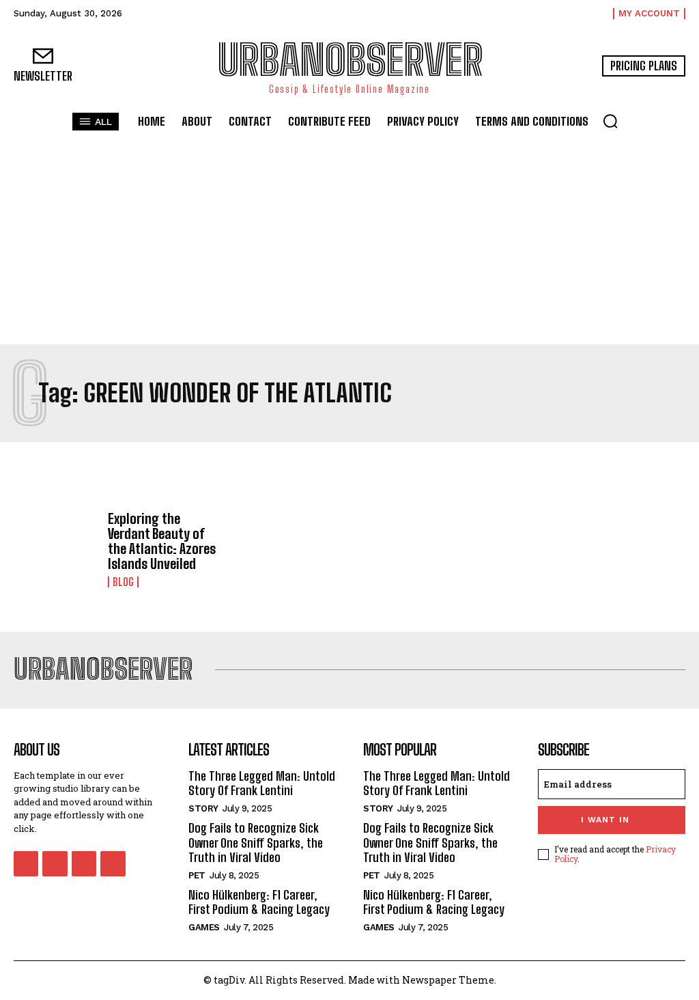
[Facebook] (26, 863)
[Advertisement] (349, 241)
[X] (84, 863)
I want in (605, 819)
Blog (123, 582)
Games (204, 927)
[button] (610, 121)
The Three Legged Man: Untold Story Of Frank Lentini (261, 783)
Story (203, 808)
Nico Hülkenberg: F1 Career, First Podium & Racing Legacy (259, 902)
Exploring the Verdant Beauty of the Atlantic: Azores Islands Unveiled (162, 541)
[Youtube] (112, 863)
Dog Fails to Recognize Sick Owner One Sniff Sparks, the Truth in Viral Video (255, 842)
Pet (196, 875)
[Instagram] (54, 863)
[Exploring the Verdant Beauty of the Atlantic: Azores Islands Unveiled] (56, 545)
